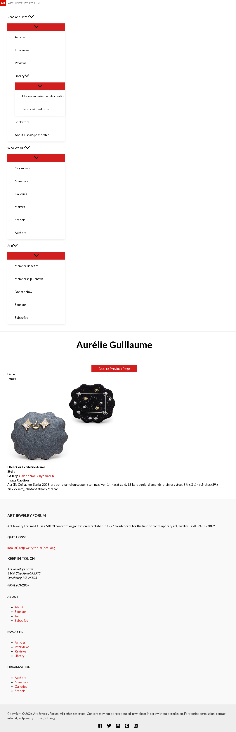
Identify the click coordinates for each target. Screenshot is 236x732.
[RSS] (135, 727)
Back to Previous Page (114, 369)
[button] (31, 17)
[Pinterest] (127, 727)
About (19, 607)
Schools (20, 691)
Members (21, 682)
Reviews (20, 651)
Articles (20, 642)
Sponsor (20, 612)
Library (20, 656)
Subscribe (21, 620)
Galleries (21, 686)
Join (17, 616)
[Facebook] (100, 727)
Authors (20, 678)
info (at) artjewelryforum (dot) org (31, 548)
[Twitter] (109, 727)
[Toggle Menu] (36, 26)
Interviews (22, 647)
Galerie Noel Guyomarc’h (36, 476)
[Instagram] (118, 727)
